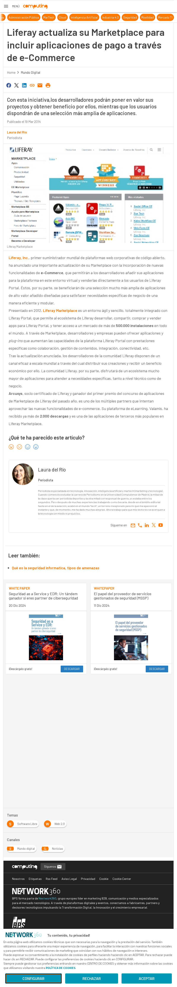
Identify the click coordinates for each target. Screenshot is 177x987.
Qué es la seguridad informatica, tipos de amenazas (55, 567)
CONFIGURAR (33, 978)
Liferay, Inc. (19, 257)
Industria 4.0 (153, 17)
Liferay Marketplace (60, 310)
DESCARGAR (72, 669)
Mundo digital (30, 72)
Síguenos (50, 866)
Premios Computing (17, 17)
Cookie (103, 879)
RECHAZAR (91, 978)
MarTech (91, 17)
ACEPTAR (147, 978)
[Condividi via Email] (40, 84)
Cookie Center (121, 879)
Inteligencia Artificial (127, 17)
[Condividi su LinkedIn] (24, 84)
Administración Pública (67, 17)
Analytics (41, 17)
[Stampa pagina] (47, 84)
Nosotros (18, 879)
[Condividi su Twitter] (16, 84)
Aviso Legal (69, 879)
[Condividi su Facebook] (8, 84)
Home (11, 72)
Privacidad (88, 879)
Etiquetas (35, 879)
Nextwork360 (47, 898)
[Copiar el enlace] (32, 84)
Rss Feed (51, 879)
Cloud (105, 17)
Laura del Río (17, 132)
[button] (11, 6)
